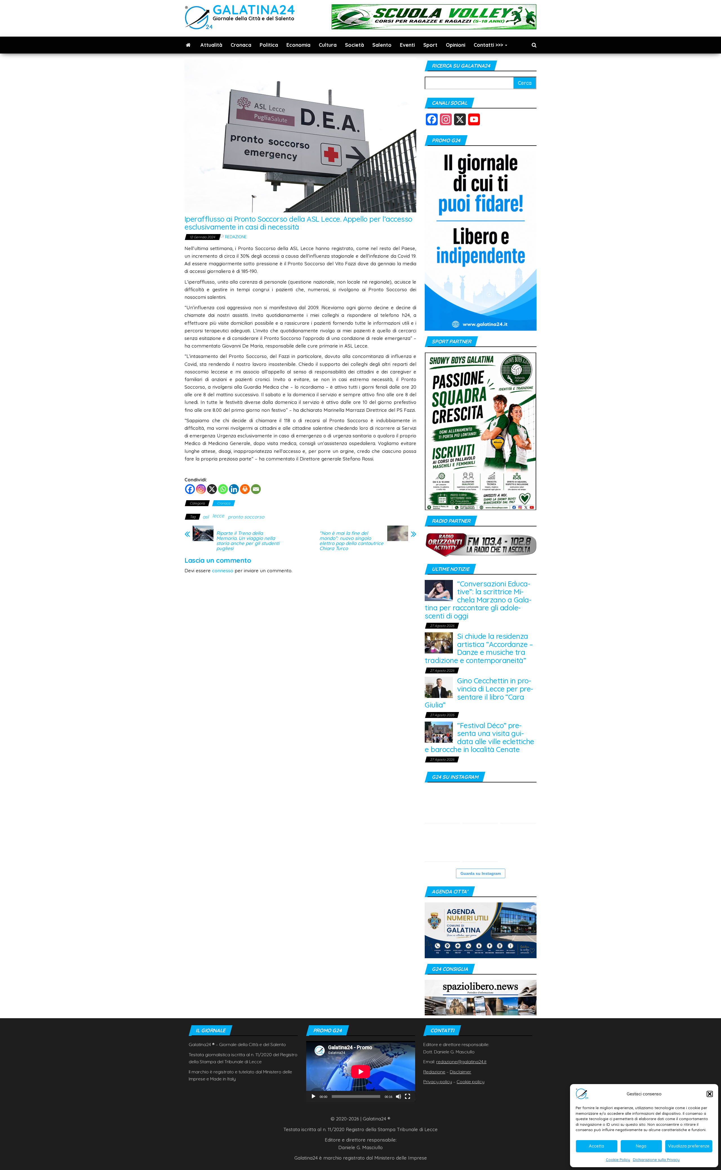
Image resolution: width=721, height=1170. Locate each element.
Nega (641, 1146)
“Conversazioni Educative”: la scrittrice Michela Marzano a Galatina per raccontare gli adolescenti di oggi (478, 599)
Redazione (236, 236)
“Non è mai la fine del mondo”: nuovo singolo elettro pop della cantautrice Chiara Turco (351, 541)
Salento (381, 45)
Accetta (596, 1146)
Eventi (407, 45)
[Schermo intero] (407, 1096)
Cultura (328, 45)
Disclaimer (460, 1072)
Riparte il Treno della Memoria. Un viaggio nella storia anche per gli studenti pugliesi (247, 541)
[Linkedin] (234, 489)
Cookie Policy (618, 1159)
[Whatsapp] (223, 489)
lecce (218, 516)
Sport (430, 45)
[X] (212, 489)
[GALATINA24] (188, 45)
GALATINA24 (254, 9)
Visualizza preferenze (688, 1146)
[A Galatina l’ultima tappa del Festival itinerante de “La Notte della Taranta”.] (518, 843)
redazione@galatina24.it (461, 1061)
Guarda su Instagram (480, 873)
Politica (269, 45)
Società (354, 45)
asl (205, 517)
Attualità (211, 45)
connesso (222, 570)
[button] (710, 1094)
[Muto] (398, 1096)
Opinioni (455, 45)
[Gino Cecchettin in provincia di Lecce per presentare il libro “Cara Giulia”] (439, 687)
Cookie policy (470, 1081)
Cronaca (241, 45)
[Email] (256, 489)
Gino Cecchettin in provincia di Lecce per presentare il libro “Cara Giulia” (479, 692)
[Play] (313, 1096)
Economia (298, 45)
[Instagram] (201, 489)
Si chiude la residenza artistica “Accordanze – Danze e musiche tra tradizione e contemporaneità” (479, 648)
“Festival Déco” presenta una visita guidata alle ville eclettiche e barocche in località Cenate (479, 737)
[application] (360, 1071)
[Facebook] (190, 489)
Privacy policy (437, 1081)
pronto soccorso (246, 517)
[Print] (245, 489)
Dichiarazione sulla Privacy (656, 1159)
